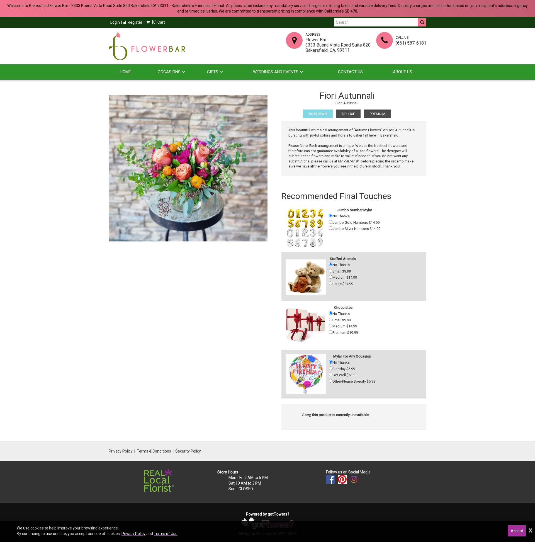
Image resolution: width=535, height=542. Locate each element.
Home (125, 71)
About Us (402, 71)
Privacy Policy (121, 451)
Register (135, 22)
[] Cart (158, 22)
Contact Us (350, 71)
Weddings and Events (275, 71)
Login (115, 22)
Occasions (169, 71)
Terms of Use (165, 533)
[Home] (147, 46)
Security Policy (188, 451)
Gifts (212, 71)
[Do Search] (422, 22)
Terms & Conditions (154, 451)
